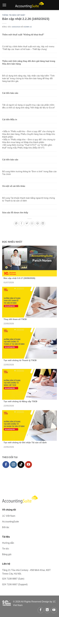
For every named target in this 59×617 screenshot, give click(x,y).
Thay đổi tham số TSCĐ (15, 319)
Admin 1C (28, 27)
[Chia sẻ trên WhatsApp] (16, 223)
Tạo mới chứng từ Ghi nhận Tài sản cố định (25, 442)
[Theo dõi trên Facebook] (5, 464)
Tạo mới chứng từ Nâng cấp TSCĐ (20, 401)
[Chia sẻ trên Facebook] (21, 223)
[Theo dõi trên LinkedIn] (47, 610)
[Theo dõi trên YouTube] (28, 464)
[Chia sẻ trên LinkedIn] (42, 223)
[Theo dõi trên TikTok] (20, 464)
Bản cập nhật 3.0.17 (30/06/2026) (19, 278)
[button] (4, 5)
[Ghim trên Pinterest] (37, 223)
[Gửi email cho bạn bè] (32, 223)
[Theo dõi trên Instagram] (13, 464)
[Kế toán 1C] (29, 5)
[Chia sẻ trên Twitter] (26, 223)
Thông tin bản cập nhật (13, 15)
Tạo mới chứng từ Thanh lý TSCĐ (20, 360)
